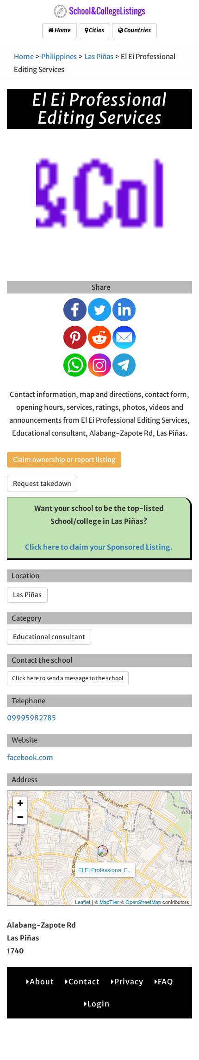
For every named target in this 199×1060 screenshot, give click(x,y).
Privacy (128, 981)
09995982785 (31, 717)
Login (98, 1003)
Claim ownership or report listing (64, 459)
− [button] (20, 817)
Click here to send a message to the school (68, 678)
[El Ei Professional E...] (102, 850)
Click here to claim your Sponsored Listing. (99, 547)
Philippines (59, 56)
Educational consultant (49, 637)
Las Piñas (98, 56)
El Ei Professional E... (105, 870)
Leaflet (82, 901)
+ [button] (20, 803)
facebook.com (30, 757)
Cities (96, 30)
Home (62, 30)
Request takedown (42, 483)
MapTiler (109, 901)
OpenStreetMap (143, 901)
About (42, 981)
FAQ (165, 981)
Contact (84, 981)
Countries (137, 30)
